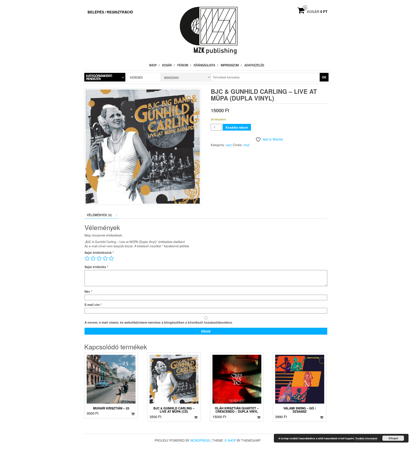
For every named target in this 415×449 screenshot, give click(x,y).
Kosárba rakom (237, 127)
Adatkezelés (254, 65)
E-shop (230, 440)
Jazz (229, 145)
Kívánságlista (204, 65)
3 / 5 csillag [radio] (99, 258)
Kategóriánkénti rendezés (99, 77)
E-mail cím (93, 304)
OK (324, 77)
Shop (152, 65)
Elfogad (393, 438)
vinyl (246, 145)
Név (88, 291)
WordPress (200, 440)
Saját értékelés (96, 267)
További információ (366, 438)
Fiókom (182, 65)
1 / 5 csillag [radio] (87, 258)
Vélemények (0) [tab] (99, 215)
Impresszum (230, 65)
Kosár (167, 65)
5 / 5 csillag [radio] (111, 258)
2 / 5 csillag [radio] (93, 258)
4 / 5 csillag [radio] (105, 258)
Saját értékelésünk (99, 252)
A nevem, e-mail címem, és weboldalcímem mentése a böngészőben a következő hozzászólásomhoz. (159, 322)
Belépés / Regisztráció (110, 12)
